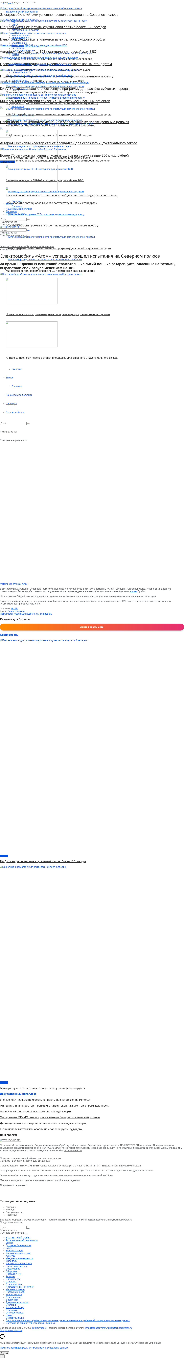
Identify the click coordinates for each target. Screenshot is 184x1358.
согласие (50, 1145)
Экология (17, 201)
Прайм (14, 608)
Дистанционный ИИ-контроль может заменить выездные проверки (43, 1123)
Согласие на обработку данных (51, 1348)
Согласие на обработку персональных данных (25, 1161)
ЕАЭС (9, 1248)
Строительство (14, 1284)
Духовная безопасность (18, 1245)
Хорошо (4, 1353)
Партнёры (11, 211)
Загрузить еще (7, 162)
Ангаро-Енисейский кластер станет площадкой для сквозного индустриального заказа (68, 143)
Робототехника (14, 1294)
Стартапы (17, 206)
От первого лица (14, 1312)
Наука (9, 1315)
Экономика (12, 1310)
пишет (133, 591)
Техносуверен (39, 1219)
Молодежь (11, 1261)
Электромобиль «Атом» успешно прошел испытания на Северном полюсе (59, 15)
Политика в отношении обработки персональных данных (30, 1158)
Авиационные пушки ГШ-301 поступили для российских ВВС (48, 51)
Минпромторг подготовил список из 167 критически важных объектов (55, 101)
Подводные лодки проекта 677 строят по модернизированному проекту (56, 76)
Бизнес (9, 203)
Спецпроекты (13, 1279)
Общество (11, 1271)
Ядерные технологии (17, 1302)
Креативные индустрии (18, 1253)
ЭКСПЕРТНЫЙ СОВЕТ (18, 1237)
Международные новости (19, 1258)
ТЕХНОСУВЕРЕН (51, 1148)
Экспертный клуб (15, 1307)
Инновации (48, 246)
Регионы (10, 1276)
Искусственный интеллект (19, 1287)
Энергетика (12, 1300)
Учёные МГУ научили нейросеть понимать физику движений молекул (45, 1099)
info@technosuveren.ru (97, 1219)
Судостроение (13, 1297)
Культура (10, 1256)
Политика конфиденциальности (17, 1348)
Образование (13, 1268)
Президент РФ (13, 1274)
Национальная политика (19, 209)
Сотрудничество (14, 1212)
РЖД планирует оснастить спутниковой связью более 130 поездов (53, 27)
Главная (4, 246)
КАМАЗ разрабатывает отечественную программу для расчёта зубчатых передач (65, 89)
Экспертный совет (15, 214)
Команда (10, 1209)
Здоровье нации (14, 1250)
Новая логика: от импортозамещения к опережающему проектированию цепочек (64, 122)
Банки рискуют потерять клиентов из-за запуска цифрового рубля (52, 39)
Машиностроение (15, 1289)
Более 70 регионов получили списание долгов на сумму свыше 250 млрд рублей (64, 155)
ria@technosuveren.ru (120, 1219)
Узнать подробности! (92, 627)
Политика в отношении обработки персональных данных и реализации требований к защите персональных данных (68, 1320)
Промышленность (15, 1292)
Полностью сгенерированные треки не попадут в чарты (36, 1111)
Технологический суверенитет (25, 246)
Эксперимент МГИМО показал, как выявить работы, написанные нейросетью (50, 1117)
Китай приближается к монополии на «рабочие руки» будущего (41, 1129)
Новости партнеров (16, 1266)
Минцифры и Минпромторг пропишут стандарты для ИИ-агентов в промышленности (55, 1105)
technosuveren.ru (24, 1145)
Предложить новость (11, 1222)
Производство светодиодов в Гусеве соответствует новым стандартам (56, 64)
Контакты (11, 1207)
